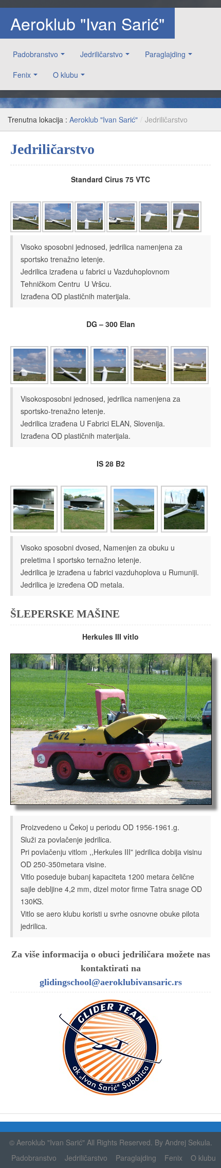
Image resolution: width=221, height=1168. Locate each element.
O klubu (65, 75)
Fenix (22, 75)
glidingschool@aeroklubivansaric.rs (111, 982)
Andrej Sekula (187, 1142)
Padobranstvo (35, 54)
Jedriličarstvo (101, 54)
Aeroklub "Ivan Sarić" (87, 23)
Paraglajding (165, 54)
